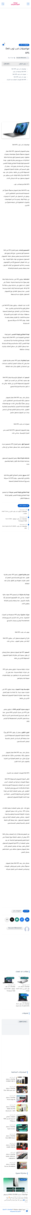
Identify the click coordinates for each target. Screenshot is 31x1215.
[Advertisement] (15, 26)
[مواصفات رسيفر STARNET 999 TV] (22, 1080)
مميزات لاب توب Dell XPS (19, 74)
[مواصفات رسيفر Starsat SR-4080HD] (22, 1165)
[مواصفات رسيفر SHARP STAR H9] (22, 1146)
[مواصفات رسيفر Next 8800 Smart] (22, 1137)
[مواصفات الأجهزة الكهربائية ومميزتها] (15, 4)
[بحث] (3, 4)
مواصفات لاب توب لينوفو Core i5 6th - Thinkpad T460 (16, 520)
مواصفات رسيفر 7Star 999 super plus (9, 1089)
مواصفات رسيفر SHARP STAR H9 (10, 1146)
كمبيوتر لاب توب (24, 44)
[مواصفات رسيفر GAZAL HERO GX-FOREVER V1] (22, 1155)
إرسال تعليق (22, 1021)
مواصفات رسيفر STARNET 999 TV (10, 1080)
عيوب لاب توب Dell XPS (19, 77)
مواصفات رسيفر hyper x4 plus (10, 1128)
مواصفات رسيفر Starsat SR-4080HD (9, 1165)
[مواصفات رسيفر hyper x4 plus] (22, 1127)
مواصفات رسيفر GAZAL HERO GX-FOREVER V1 (10, 1156)
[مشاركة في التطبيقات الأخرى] (7, 919)
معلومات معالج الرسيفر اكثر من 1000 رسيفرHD (9, 1119)
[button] (22, 919)
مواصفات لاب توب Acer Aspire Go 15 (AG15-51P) (14, 527)
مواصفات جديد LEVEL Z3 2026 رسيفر (16, 1195)
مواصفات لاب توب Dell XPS (19, 69)
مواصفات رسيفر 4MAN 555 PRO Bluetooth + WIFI (10, 1109)
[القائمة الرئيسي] (28, 4)
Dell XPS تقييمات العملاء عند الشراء (16, 79)
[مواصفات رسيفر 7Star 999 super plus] (22, 1089)
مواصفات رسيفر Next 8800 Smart (10, 1137)
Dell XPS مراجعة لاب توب (19, 71)
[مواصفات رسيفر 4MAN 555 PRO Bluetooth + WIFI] (22, 1107)
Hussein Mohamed (21, 57)
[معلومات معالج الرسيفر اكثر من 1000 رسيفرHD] (22, 1117)
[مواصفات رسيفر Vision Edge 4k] (22, 1098)
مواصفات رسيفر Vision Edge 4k (10, 1098)
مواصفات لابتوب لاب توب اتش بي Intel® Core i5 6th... (14, 512)
